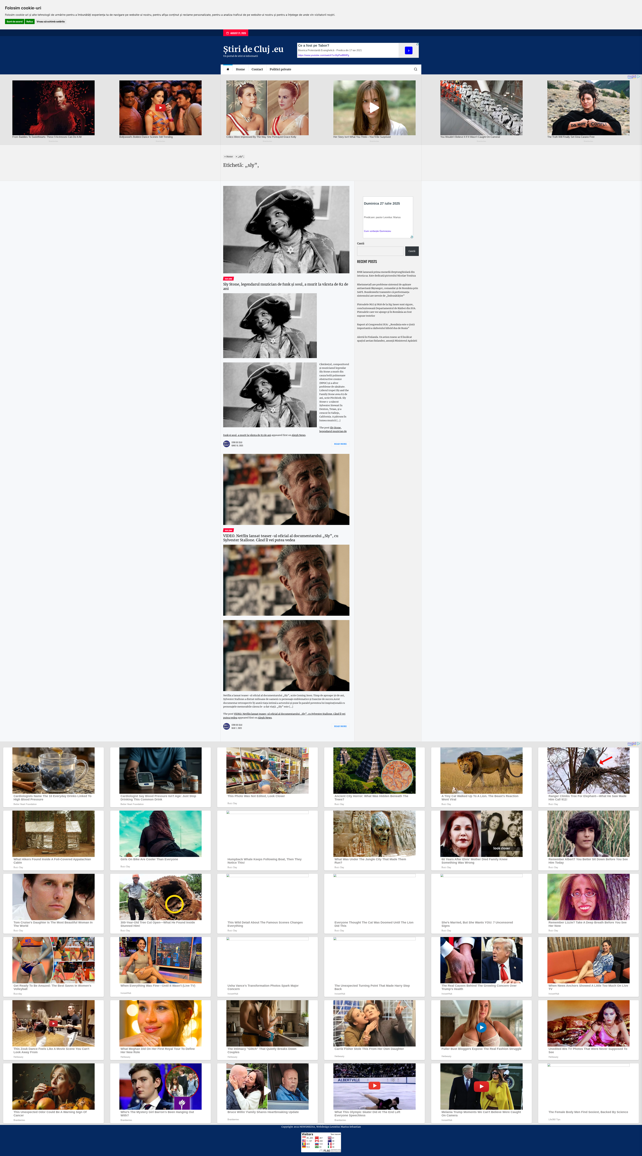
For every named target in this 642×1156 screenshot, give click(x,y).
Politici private (280, 69)
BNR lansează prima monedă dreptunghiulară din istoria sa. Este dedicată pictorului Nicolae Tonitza (386, 273)
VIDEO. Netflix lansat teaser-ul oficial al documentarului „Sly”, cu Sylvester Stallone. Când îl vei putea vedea (280, 538)
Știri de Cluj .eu (253, 49)
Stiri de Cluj (237, 442)
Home (240, 69)
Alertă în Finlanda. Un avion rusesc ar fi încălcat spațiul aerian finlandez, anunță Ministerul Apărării (387, 339)
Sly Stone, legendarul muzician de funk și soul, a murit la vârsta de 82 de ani (285, 286)
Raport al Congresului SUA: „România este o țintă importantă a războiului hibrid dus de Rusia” (386, 326)
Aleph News (298, 435)
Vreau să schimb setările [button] (51, 21)
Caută (360, 243)
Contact (257, 69)
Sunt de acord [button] (15, 21)
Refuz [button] (29, 21)
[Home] (228, 69)
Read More (340, 444)
